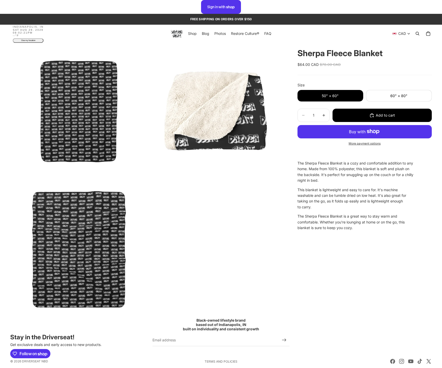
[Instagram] (402, 361)
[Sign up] (284, 340)
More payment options (365, 143)
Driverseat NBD (35, 361)
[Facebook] (393, 361)
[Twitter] (429, 361)
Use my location (28, 40)
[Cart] (428, 33)
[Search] (417, 33)
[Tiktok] (420, 361)
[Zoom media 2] (216, 111)
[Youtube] (411, 361)
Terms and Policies (221, 361)
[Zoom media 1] (78, 111)
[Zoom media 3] (78, 249)
